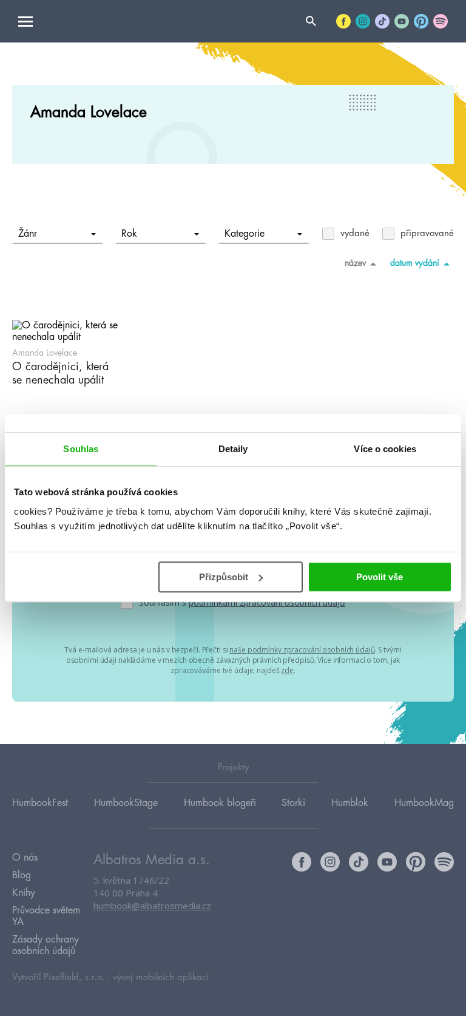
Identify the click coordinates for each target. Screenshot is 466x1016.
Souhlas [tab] (80, 449)
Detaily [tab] (233, 449)
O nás (25, 857)
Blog (21, 875)
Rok (129, 234)
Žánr (27, 234)
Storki (293, 803)
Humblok (349, 803)
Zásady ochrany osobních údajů (45, 945)
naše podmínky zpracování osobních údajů (301, 650)
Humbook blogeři (220, 803)
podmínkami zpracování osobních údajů (267, 602)
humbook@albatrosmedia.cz (152, 905)
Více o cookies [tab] (385, 449)
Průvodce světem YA (46, 916)
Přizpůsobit (223, 577)
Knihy (23, 893)
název (355, 263)
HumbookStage (126, 803)
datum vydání (414, 263)
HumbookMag (424, 803)
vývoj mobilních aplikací (161, 977)
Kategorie (245, 234)
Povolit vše (379, 577)
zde (287, 670)
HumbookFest (40, 803)
